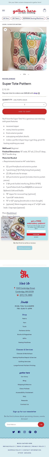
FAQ (24, 396)
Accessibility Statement (24, 392)
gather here (27, 443)
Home (4, 24)
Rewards (24, 400)
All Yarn (6, 18)
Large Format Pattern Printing (24, 365)
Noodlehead (8, 79)
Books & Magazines (24, 334)
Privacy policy (38, 446)
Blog (24, 380)
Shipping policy (14, 450)
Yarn (24, 322)
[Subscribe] (41, 424)
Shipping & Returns (24, 384)
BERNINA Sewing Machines (33, 18)
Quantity (7, 100)
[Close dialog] (46, 218)
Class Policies (24, 388)
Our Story (24, 376)
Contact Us (24, 404)
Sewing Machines (24, 342)
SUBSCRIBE (36, 234)
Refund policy (9, 446)
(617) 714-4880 (26, 295)
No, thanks (36, 237)
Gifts (24, 338)
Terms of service (23, 446)
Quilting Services (24, 361)
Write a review (24, 248)
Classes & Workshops (24, 353)
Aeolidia (27, 453)
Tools (24, 326)
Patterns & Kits (24, 330)
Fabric (24, 318)
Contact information (32, 450)
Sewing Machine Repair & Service (24, 357)
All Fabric (16, 18)
